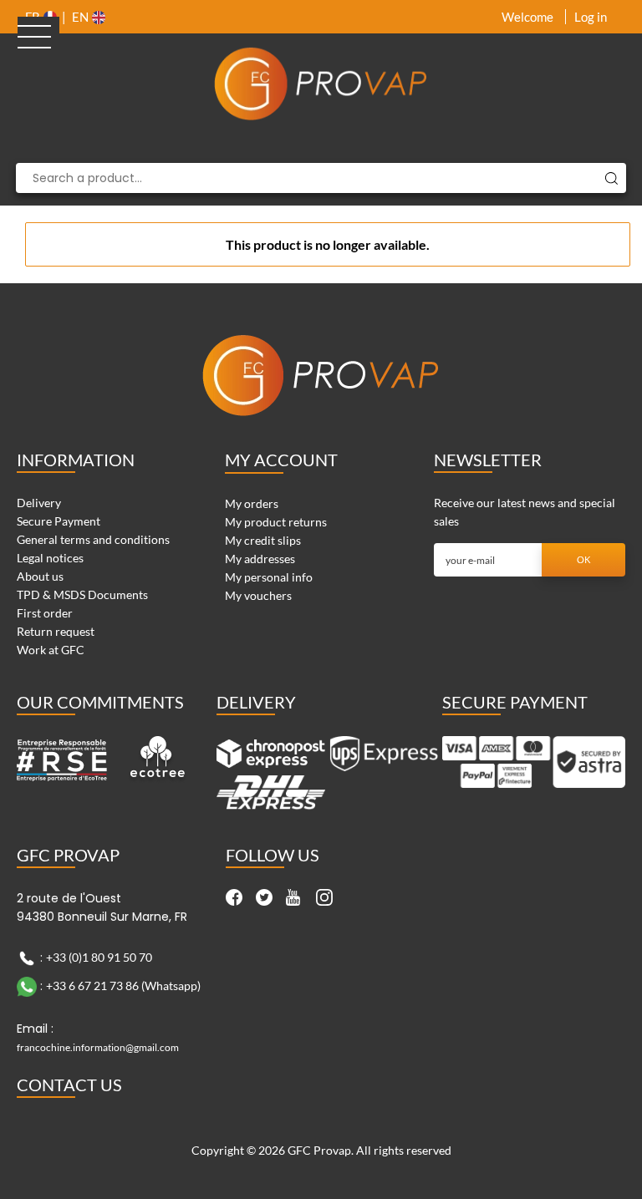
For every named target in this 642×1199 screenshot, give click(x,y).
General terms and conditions (93, 539)
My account (281, 460)
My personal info (269, 577)
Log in (590, 16)
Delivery (39, 502)
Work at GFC (50, 650)
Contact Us (69, 1085)
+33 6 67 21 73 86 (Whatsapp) (123, 985)
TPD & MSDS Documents (82, 594)
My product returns (276, 522)
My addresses (260, 558)
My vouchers (258, 595)
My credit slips (263, 540)
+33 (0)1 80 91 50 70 (99, 956)
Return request (55, 631)
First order (45, 613)
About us (40, 576)
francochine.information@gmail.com (98, 1047)
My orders (251, 503)
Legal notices (50, 558)
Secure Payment (58, 521)
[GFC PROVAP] (321, 83)
